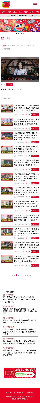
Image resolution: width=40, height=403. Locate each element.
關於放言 (9, 392)
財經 (20, 12)
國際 (31, 12)
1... (10, 275)
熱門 (9, 12)
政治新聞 (30, 45)
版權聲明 (20, 392)
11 (30, 275)
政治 (15, 12)
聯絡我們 (30, 392)
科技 (37, 12)
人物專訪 (6, 49)
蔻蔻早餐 (11, 45)
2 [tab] (18, 34)
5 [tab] (24, 34)
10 (27, 275)
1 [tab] (16, 34)
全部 (4, 45)
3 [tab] (20, 34)
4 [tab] (22, 34)
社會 (26, 12)
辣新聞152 (21, 45)
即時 (4, 12)
